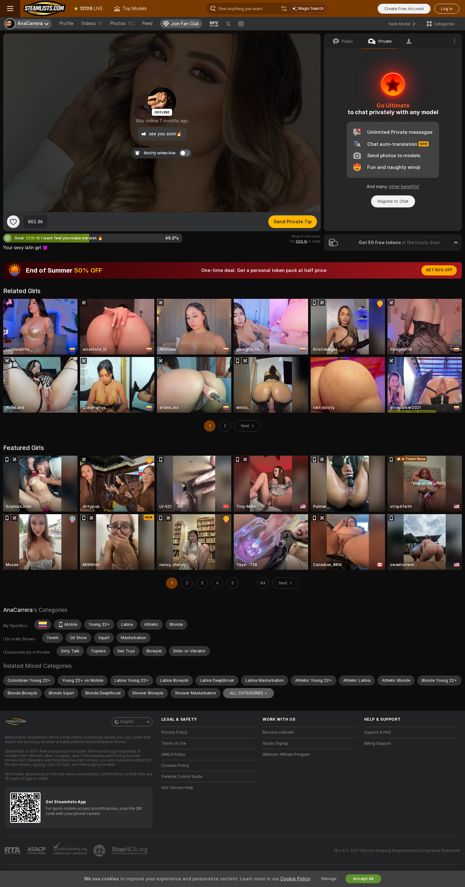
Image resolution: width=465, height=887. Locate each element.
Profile (66, 23)
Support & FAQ (377, 732)
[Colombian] (42, 624)
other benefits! (403, 186)
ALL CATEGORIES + (248, 693)
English (127, 721)
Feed (147, 23)
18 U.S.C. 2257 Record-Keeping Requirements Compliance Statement (397, 850)
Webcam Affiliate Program (286, 754)
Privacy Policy (174, 732)
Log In (447, 8)
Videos (91, 23)
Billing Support (377, 743)
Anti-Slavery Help (177, 787)
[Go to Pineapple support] (100, 851)
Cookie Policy (295, 878)
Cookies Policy (175, 765)
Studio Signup (275, 743)
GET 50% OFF (439, 270)
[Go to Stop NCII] (130, 850)
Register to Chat (393, 201)
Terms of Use (173, 743)
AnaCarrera (18, 610)
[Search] (284, 8)
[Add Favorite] (13, 221)
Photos (122, 23)
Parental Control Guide (181, 776)
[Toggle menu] (10, 8)
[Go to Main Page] (44, 8)
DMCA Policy (173, 754)
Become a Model (278, 732)
